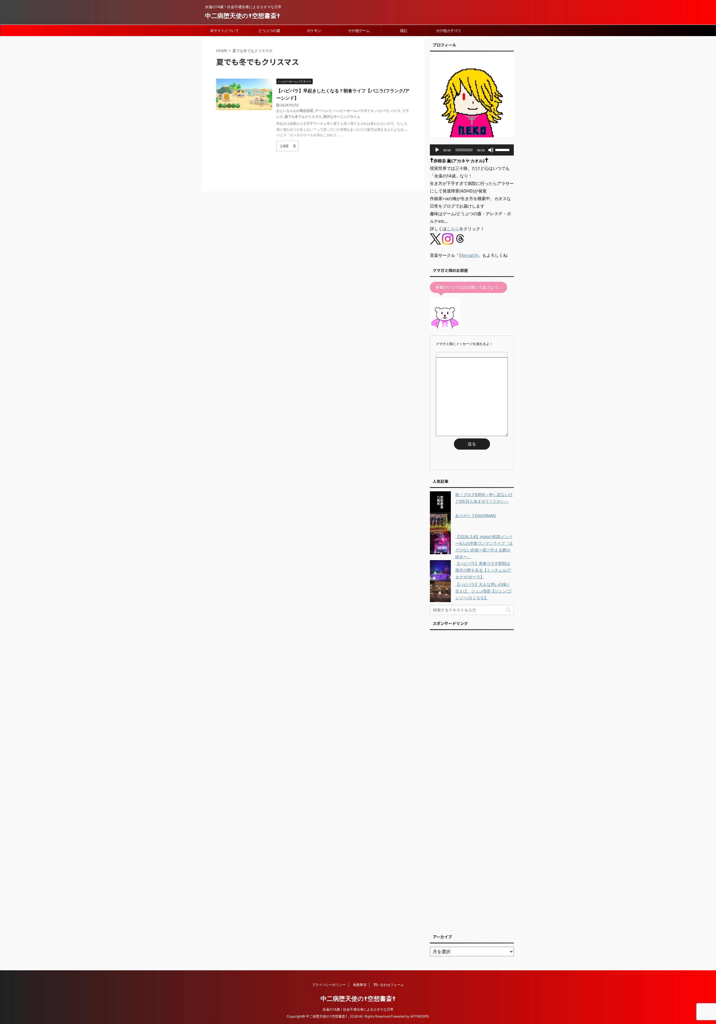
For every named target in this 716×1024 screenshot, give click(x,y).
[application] (472, 150)
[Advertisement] (472, 780)
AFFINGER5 (419, 1016)
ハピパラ (382, 111)
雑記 (403, 30)
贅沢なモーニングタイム (341, 116)
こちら (453, 228)
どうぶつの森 (269, 30)
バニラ (395, 111)
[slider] (503, 149)
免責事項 (359, 985)
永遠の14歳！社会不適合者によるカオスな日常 (358, 1009)
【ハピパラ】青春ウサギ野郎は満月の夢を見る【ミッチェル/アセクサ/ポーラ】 (483, 570)
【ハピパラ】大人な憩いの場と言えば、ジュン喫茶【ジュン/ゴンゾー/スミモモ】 (483, 591)
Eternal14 (468, 255)
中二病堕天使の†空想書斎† (242, 15)
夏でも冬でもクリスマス (303, 116)
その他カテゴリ (448, 30)
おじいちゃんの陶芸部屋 (294, 111)
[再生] (437, 150)
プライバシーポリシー (329, 985)
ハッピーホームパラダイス (353, 111)
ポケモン (314, 30)
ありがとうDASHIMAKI (475, 515)
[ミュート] (491, 150)
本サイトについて (224, 30)
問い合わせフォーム (389, 985)
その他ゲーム (359, 30)
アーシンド (323, 111)
